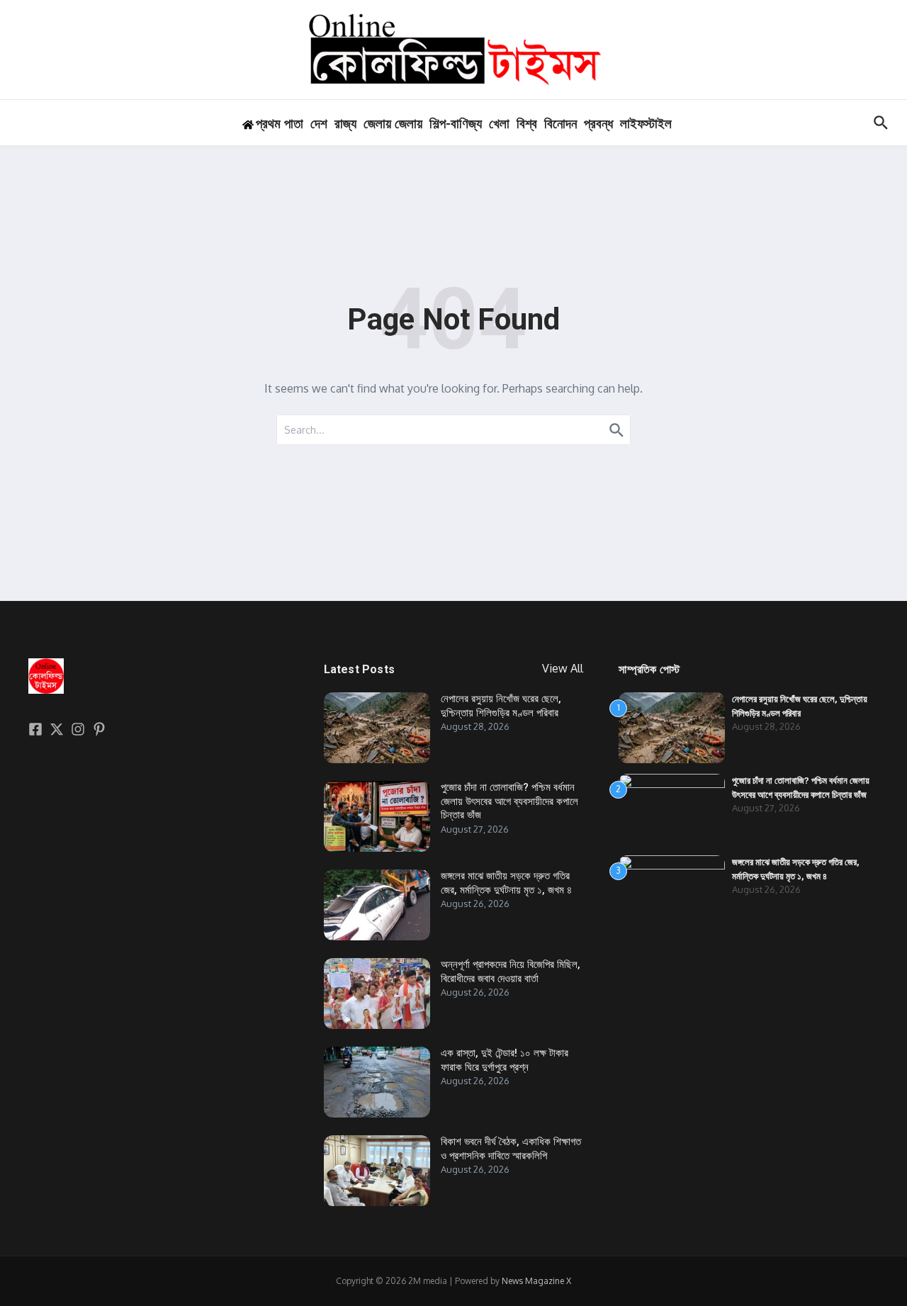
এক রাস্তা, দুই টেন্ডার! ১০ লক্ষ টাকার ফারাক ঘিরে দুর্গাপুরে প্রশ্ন (504, 1060)
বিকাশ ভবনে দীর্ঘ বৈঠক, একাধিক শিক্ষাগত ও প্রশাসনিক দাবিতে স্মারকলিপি (511, 1148)
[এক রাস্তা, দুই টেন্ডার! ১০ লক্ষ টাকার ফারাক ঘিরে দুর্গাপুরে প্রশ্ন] (377, 1082)
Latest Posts (359, 669)
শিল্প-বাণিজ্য (455, 124)
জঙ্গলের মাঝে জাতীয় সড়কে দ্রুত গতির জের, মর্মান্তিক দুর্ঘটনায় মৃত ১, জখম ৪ (506, 882)
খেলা (499, 124)
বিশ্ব (527, 124)
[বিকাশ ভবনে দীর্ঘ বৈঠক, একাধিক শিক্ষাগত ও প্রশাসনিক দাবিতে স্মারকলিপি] (377, 1170)
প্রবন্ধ (598, 124)
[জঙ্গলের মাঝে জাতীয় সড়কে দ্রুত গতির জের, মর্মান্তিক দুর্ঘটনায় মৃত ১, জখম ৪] (377, 904)
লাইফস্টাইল (646, 124)
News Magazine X (536, 1281)
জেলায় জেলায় (393, 124)
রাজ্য (345, 124)
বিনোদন (560, 124)
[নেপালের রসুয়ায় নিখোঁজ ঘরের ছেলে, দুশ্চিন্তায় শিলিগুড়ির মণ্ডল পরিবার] (377, 727)
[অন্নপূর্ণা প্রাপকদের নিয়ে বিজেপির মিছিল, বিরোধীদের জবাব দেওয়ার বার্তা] (377, 993)
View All (562, 668)
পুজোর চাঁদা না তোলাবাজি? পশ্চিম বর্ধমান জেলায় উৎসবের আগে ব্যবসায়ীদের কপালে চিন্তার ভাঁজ (509, 801)
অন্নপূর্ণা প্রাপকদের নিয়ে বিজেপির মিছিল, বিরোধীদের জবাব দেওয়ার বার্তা (510, 971)
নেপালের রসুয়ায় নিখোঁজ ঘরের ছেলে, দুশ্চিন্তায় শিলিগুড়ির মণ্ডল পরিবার (501, 705)
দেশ (318, 124)
